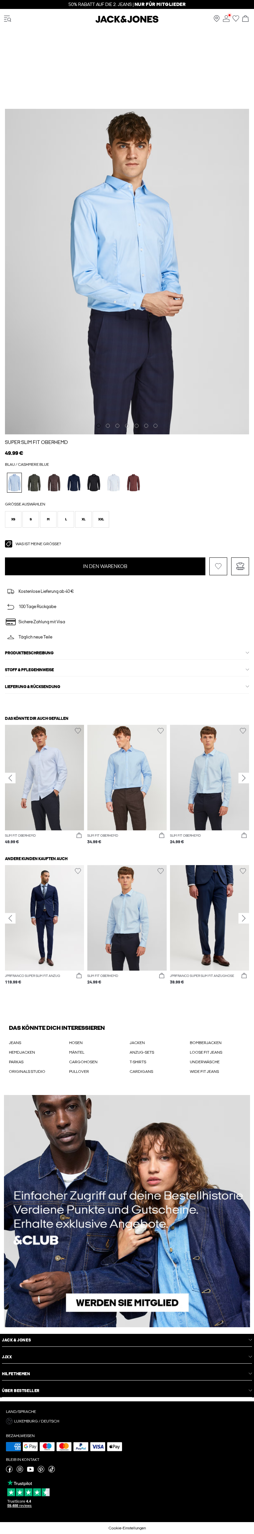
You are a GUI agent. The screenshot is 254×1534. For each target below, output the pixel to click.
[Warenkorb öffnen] (245, 19)
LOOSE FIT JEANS (206, 1052)
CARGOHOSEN (83, 1062)
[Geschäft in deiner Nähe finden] (216, 20)
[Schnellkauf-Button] (79, 835)
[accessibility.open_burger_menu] (7, 19)
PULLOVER (79, 1071)
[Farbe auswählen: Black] (93, 482)
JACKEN (137, 1042)
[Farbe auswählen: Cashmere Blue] (14, 482)
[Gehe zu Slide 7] (155, 426)
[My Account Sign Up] (127, 1211)
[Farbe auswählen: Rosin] (34, 482)
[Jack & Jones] (127, 21)
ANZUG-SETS (142, 1052)
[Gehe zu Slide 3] (117, 426)
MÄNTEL (76, 1052)
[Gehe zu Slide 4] (127, 426)
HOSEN (76, 1042)
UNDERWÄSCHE (205, 1062)
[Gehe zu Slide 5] (137, 426)
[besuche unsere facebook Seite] (9, 1471)
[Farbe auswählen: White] (113, 482)
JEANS (15, 1042)
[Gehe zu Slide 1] (99, 426)
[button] (13, 519)
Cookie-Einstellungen (127, 1528)
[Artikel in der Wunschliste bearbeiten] (218, 566)
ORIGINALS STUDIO (27, 1071)
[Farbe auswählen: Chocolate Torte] (54, 482)
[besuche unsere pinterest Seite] (41, 1471)
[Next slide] (243, 778)
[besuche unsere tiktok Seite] (51, 1471)
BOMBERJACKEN (206, 1042)
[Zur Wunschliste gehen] (236, 20)
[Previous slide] (10, 778)
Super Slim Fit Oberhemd (36, 442)
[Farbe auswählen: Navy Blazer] (73, 482)
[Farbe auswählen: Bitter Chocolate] (133, 482)
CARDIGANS (141, 1071)
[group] (44, 785)
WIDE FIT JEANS (204, 1071)
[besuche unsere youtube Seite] (30, 1471)
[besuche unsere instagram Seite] (20, 1471)
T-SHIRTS (138, 1062)
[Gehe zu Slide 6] (146, 426)
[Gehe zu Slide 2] (108, 426)
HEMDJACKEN (22, 1052)
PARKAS (16, 1062)
